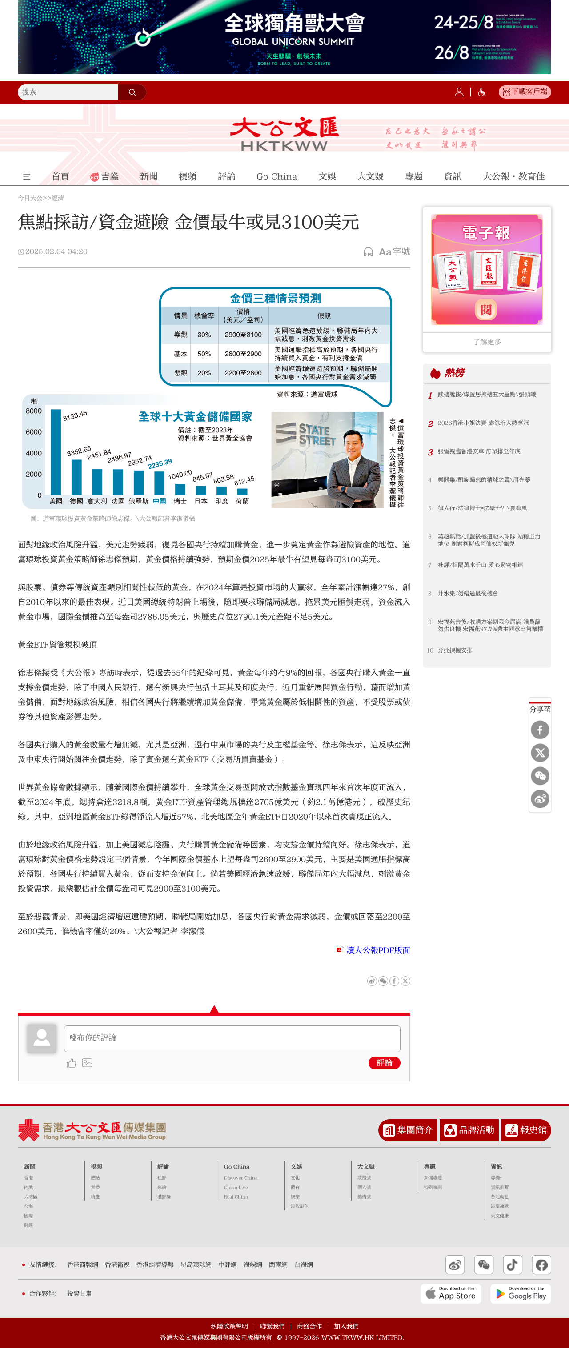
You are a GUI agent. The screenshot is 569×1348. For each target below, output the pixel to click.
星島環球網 (196, 1264)
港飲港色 (300, 1206)
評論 (385, 1063)
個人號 (364, 1187)
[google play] (520, 1294)
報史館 (533, 1130)
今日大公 (30, 198)
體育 (295, 1187)
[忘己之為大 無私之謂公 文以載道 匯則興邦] (436, 138)
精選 (95, 1197)
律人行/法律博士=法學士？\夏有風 (482, 508)
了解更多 (487, 342)
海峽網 (253, 1264)
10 (430, 650)
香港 (28, 1177)
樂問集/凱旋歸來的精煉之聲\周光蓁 (484, 480)
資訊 (496, 1167)
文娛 (296, 1167)
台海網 (303, 1264)
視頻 (96, 1167)
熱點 (95, 1177)
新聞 (30, 1167)
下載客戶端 (529, 92)
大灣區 (30, 1197)
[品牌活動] (450, 1130)
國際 (28, 1216)
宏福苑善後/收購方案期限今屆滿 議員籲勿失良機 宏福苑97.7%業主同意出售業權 (490, 625)
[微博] (540, 799)
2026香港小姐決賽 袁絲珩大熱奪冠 (483, 423)
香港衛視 (117, 1264)
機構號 (364, 1197)
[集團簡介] (389, 1130)
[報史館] (511, 1130)
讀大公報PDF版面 (378, 950)
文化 (295, 1177)
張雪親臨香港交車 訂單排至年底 (479, 451)
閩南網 (278, 1264)
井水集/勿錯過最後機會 (468, 593)
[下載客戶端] (506, 92)
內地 (28, 1187)
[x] (540, 752)
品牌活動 (476, 1130)
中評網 (227, 1264)
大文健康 (500, 1216)
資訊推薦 (500, 1187)
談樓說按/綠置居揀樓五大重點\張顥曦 (487, 394)
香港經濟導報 (155, 1264)
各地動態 (500, 1197)
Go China (236, 1167)
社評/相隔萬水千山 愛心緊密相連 (480, 565)
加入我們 (346, 1326)
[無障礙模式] (481, 92)
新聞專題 (433, 1177)
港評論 (164, 1197)
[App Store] (451, 1294)
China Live (236, 1187)
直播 (95, 1187)
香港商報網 (82, 1264)
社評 (161, 1177)
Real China (236, 1197)
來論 (161, 1187)
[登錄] (459, 92)
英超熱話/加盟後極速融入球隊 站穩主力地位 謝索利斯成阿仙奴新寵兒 (489, 540)
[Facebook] (540, 729)
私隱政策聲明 (229, 1326)
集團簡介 (415, 1130)
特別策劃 (433, 1187)
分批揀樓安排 (455, 650)
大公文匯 (284, 133)
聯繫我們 (272, 1326)
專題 (430, 1167)
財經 (28, 1225)
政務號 (364, 1177)
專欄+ (496, 1177)
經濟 (58, 198)
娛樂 (295, 1197)
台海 (28, 1206)
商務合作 (309, 1326)
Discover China (241, 1177)
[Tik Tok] (513, 1265)
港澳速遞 (500, 1206)
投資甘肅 (79, 1293)
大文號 (366, 1167)
